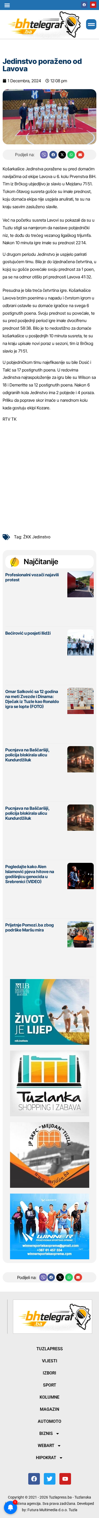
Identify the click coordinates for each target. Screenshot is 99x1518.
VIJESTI (49, 1360)
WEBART (46, 1445)
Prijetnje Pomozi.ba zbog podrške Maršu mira (29, 927)
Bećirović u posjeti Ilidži (28, 633)
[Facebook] (84, 5)
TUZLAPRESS (49, 1348)
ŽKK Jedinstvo (36, 536)
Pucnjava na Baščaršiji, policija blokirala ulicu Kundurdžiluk (27, 754)
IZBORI (49, 1373)
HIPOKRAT (46, 1457)
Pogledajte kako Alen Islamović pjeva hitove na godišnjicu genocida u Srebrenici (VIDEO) (29, 874)
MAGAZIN (49, 1409)
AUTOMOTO (49, 1421)
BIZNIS (46, 1433)
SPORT (49, 1385)
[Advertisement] (49, 476)
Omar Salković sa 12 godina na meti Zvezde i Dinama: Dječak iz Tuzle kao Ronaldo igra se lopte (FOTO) (32, 699)
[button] (7, 5)
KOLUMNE (49, 1397)
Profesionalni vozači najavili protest (32, 577)
